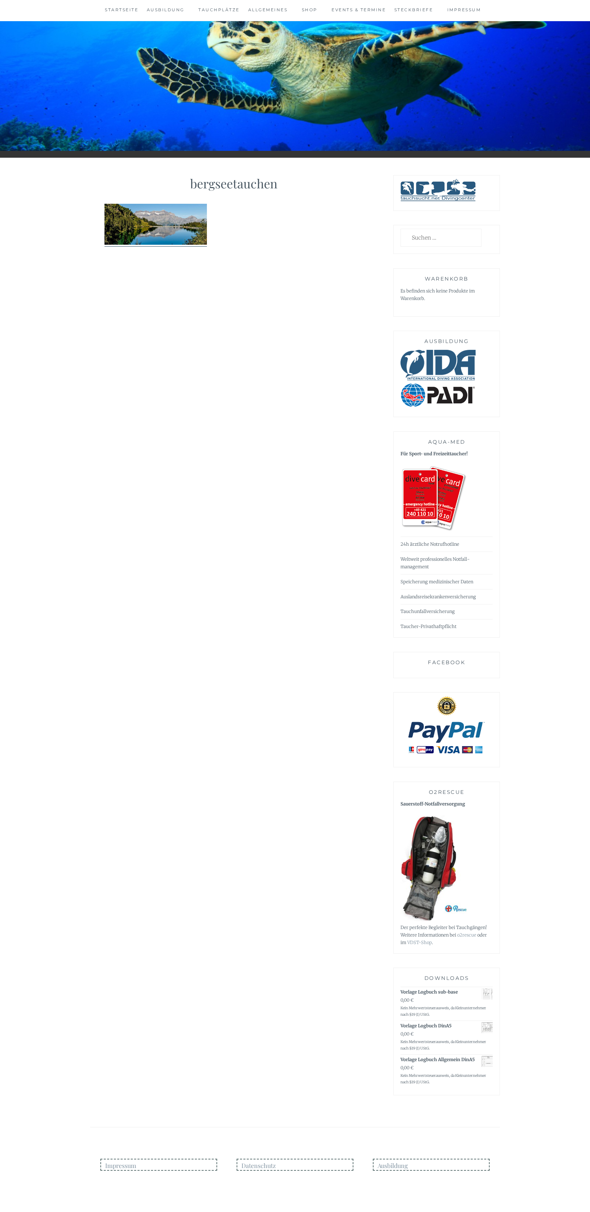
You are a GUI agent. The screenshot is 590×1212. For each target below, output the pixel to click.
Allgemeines (268, 9)
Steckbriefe (413, 9)
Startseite (121, 9)
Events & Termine (359, 9)
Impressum (464, 9)
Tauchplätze (219, 9)
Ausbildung (165, 9)
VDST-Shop (419, 942)
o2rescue (466, 935)
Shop (310, 9)
